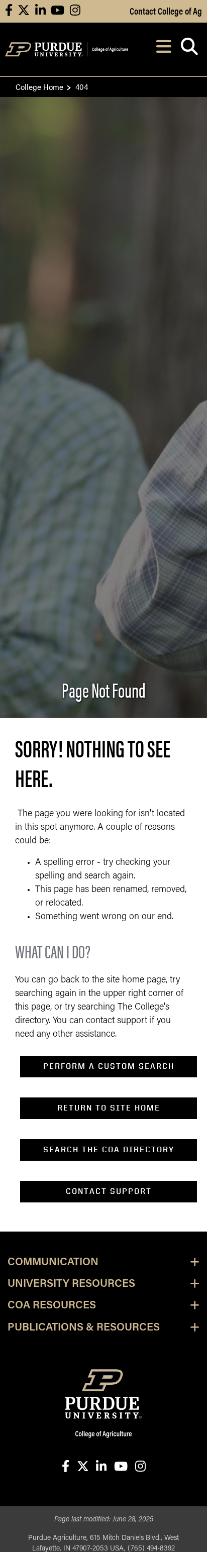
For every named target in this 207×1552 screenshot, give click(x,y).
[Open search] (189, 49)
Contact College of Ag (166, 11)
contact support (109, 1191)
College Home (39, 86)
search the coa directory (108, 1149)
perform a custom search (108, 1066)
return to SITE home (108, 1108)
